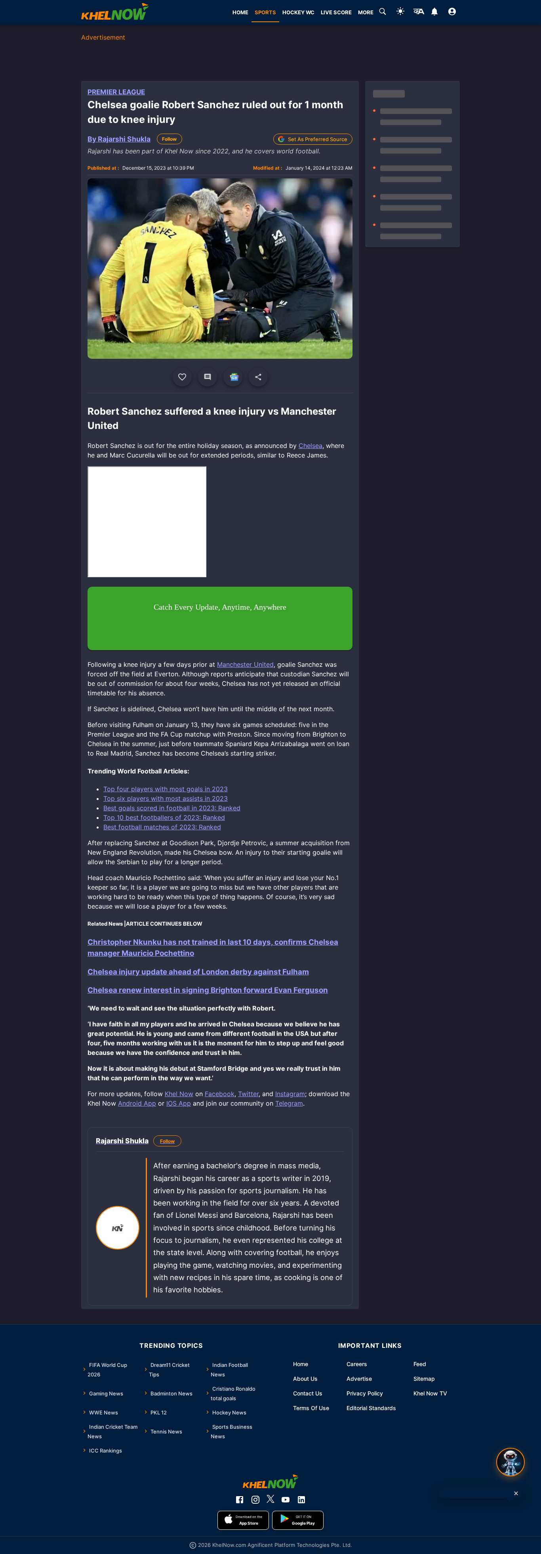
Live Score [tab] (336, 12)
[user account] (452, 12)
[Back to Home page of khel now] (115, 12)
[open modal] (510, 1462)
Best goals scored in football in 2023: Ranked (171, 808)
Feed (419, 1364)
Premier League (116, 92)
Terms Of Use (311, 1408)
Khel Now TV (430, 1393)
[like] (182, 377)
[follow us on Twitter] (270, 1499)
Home (300, 1364)
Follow (169, 139)
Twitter (248, 1094)
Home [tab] (240, 12)
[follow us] (232, 377)
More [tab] (365, 12)
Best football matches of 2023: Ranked (162, 827)
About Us (305, 1378)
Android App (137, 1103)
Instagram (290, 1094)
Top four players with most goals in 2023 (165, 789)
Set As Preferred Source (317, 139)
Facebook (219, 1094)
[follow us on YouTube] (285, 1499)
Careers (357, 1364)
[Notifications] (434, 12)
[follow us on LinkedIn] (301, 1499)
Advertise (359, 1378)
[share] (258, 377)
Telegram (289, 1103)
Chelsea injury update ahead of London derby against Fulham (198, 971)
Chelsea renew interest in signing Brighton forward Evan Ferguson (208, 990)
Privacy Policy (365, 1393)
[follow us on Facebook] (239, 1499)
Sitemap (424, 1378)
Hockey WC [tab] (298, 12)
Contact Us (307, 1393)
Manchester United (245, 664)
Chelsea (310, 446)
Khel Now (179, 1094)
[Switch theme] (400, 12)
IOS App (178, 1103)
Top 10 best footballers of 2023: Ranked (164, 817)
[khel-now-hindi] (418, 12)
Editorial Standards (371, 1408)
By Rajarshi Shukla (119, 139)
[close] (516, 1493)
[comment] (207, 377)
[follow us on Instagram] (255, 1499)
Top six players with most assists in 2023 (165, 798)
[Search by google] (383, 13)
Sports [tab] (265, 12)
